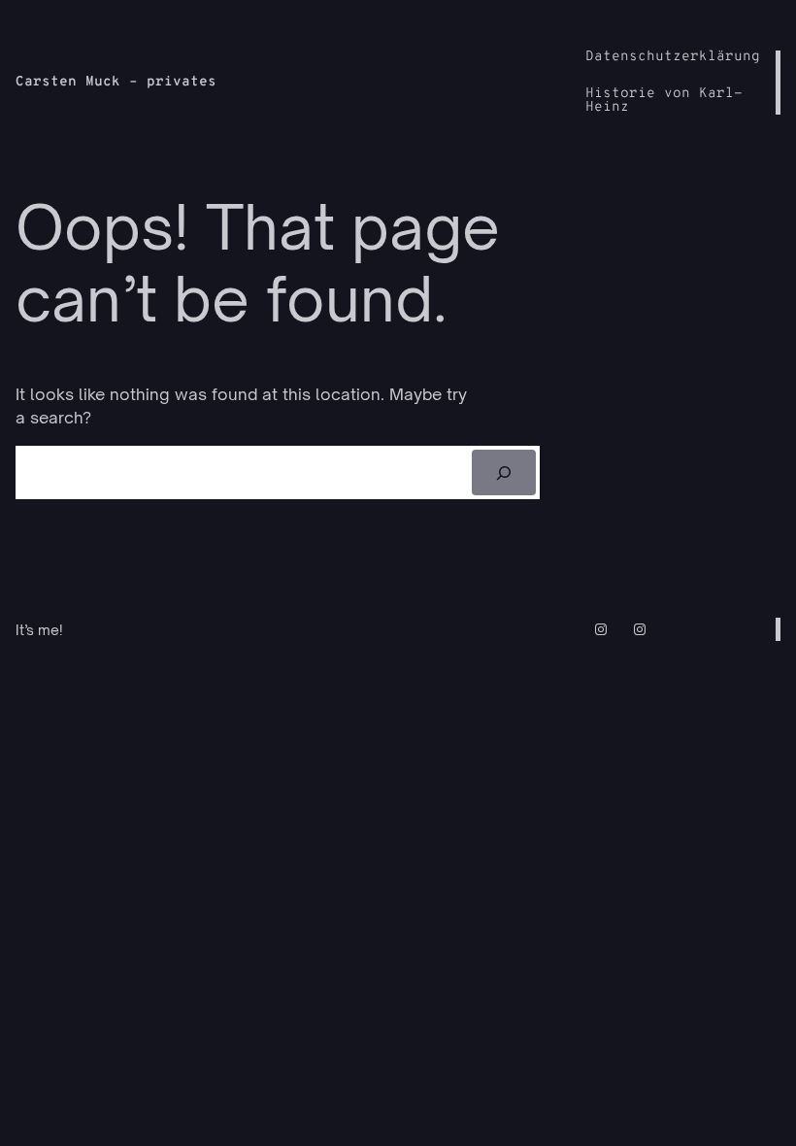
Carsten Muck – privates (116, 82)
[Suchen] (504, 472)
